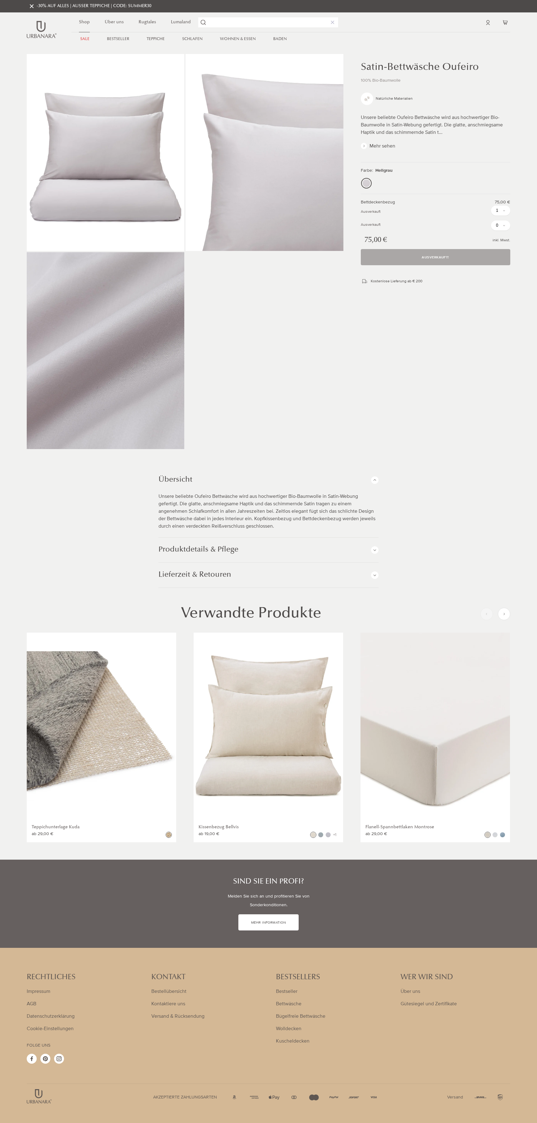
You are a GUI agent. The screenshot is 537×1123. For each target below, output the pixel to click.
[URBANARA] (42, 29)
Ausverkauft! (435, 257)
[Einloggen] (488, 22)
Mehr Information (268, 923)
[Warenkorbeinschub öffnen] (505, 22)
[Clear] (331, 22)
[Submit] (203, 22)
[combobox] (268, 22)
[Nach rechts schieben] (504, 614)
